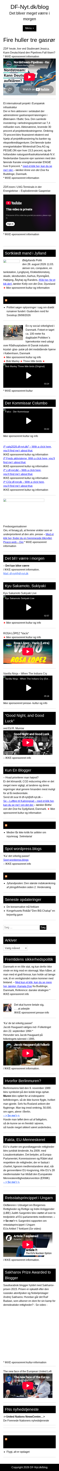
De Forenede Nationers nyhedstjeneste (26, 1420)
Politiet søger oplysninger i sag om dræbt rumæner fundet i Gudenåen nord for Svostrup (30, 311)
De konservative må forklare (23, 906)
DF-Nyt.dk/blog (29, 7)
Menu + (29, 28)
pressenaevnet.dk (23, 825)
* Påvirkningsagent (24, 876)
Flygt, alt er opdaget (18, 1451)
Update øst (17, 300)
